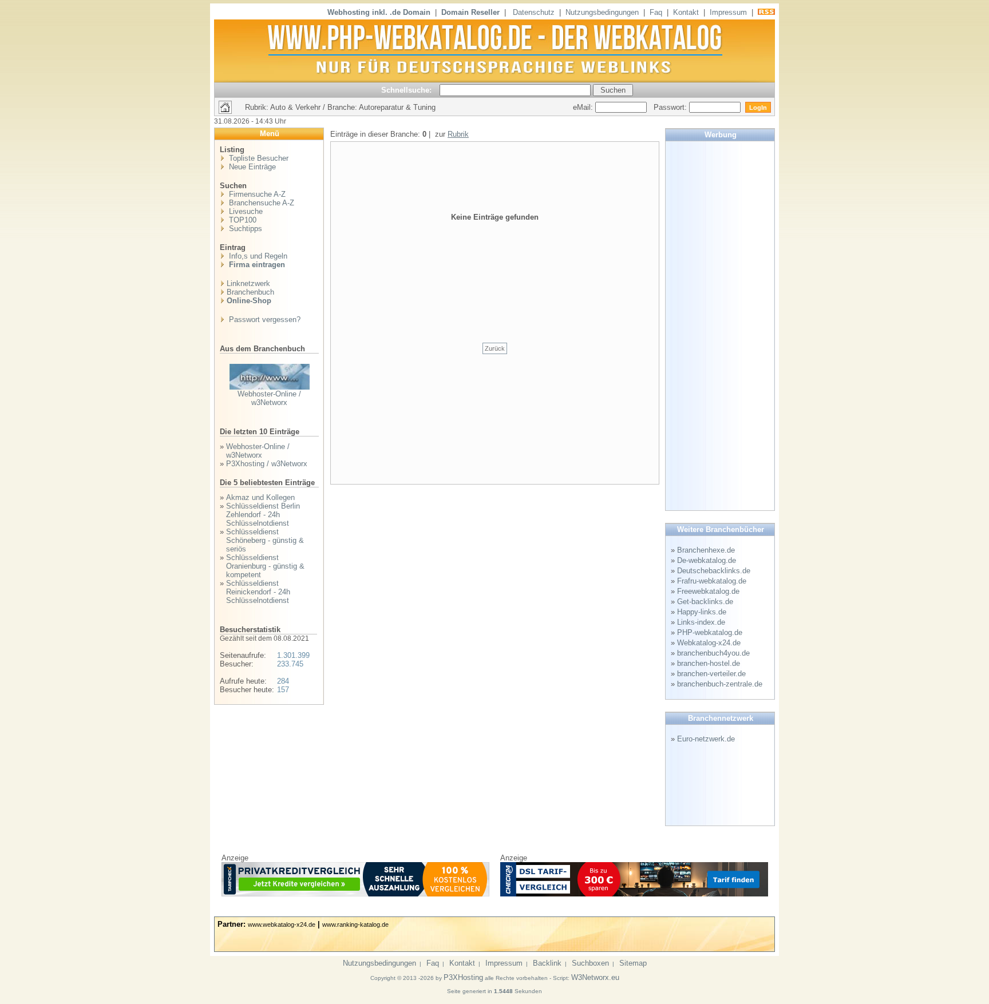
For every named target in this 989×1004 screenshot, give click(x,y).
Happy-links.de (701, 612)
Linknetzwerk (248, 283)
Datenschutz (534, 12)
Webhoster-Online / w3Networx (269, 398)
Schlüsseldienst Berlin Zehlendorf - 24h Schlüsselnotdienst (263, 514)
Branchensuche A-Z (260, 203)
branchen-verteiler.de (711, 673)
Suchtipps (244, 228)
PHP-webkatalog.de (709, 632)
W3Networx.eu (595, 977)
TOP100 (241, 220)
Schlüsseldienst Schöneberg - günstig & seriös (265, 540)
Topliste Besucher (257, 158)
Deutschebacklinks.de (713, 570)
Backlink (547, 963)
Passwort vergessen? (263, 319)
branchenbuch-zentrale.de (719, 684)
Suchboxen (590, 963)
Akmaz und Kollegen (260, 497)
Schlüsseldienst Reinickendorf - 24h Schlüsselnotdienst (258, 592)
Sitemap (633, 963)
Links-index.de (701, 622)
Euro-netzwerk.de (706, 739)
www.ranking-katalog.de (355, 924)
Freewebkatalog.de (708, 591)
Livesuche (245, 211)
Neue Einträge (251, 166)
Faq (656, 12)
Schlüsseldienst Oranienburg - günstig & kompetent (265, 566)
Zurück (495, 348)
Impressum (728, 12)
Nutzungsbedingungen (602, 12)
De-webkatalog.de (706, 560)
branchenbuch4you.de (713, 653)
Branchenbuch (250, 292)
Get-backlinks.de (705, 601)
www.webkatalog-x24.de (281, 924)
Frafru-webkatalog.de (711, 581)
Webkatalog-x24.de (709, 642)
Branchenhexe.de (706, 550)
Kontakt (686, 12)
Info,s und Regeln (257, 256)
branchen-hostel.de (708, 663)
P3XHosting (463, 977)
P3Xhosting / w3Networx (266, 463)
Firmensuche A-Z (256, 194)
